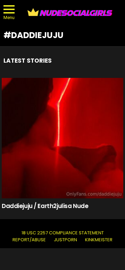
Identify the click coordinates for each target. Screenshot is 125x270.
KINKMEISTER (98, 240)
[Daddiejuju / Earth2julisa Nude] (62, 138)
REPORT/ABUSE (29, 240)
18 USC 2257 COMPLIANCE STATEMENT (63, 233)
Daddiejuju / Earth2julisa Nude (45, 206)
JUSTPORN (65, 240)
